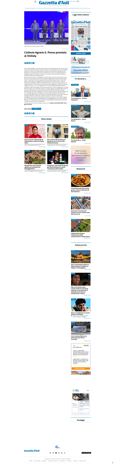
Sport (51, 8)
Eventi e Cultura (37, 8)
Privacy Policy (69, 460)
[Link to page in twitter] (27, 63)
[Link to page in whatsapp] (31, 63)
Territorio (55, 8)
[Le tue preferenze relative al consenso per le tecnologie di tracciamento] (112, 462)
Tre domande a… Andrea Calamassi (79, 99)
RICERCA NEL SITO (73, 1)
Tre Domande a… (60, 8)
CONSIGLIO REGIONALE (86, 8)
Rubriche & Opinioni (67, 8)
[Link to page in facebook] (25, 63)
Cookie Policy (75, 460)
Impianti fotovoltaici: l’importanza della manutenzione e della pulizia (80, 235)
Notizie (26, 8)
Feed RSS (30, 460)
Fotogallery (79, 8)
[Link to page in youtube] (56, 453)
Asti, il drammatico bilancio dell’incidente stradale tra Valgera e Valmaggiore (80, 266)
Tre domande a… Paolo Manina (78, 140)
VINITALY (38, 109)
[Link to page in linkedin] (29, 63)
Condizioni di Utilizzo (82, 460)
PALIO (29, 8)
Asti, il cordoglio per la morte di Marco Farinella (80, 313)
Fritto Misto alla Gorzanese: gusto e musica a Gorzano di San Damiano (80, 189)
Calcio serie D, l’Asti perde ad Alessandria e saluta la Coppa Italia (34, 141)
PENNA (33, 109)
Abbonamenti (44, 460)
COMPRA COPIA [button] (81, 53)
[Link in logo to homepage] (35, 450)
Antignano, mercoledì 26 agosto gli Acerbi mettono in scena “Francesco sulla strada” (57, 167)
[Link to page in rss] (59, 453)
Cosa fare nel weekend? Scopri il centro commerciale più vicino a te (80, 212)
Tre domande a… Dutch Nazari (78, 120)
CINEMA (41, 8)
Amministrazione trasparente (53, 460)
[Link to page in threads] (33, 63)
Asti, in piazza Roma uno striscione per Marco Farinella (79, 337)
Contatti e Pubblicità (37, 460)
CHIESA (32, 8)
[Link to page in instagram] (50, 453)
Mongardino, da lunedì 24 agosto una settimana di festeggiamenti (32, 167)
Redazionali (74, 8)
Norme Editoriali (62, 460)
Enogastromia (46, 8)
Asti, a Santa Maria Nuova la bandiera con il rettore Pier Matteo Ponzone (56, 141)
